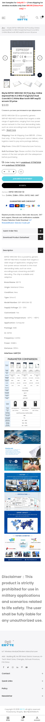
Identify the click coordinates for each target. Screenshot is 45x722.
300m (21, 195)
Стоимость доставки (9, 110)
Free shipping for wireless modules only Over (22, 5)
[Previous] (5, 58)
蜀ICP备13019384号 (31, 712)
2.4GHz (9, 195)
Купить (22, 185)
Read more (11, 130)
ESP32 (27, 195)
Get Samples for (14, 2)
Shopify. (20, 712)
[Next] (39, 58)
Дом (3, 28)
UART (37, 195)
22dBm (15, 195)
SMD (32, 195)
